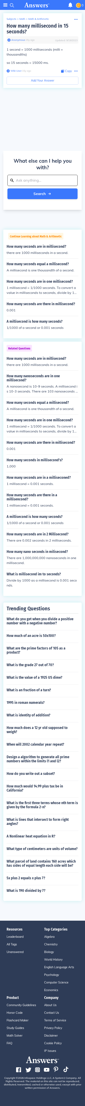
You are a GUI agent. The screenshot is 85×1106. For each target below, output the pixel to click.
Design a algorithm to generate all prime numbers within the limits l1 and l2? (38, 759)
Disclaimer (51, 1035)
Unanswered (15, 952)
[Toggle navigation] (5, 5)
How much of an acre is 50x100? (31, 635)
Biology (49, 952)
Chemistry (51, 944)
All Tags (12, 944)
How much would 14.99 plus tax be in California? (35, 788)
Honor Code (15, 1013)
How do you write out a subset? (31, 773)
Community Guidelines (21, 1005)
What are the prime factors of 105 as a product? (36, 650)
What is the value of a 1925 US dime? (34, 677)
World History (53, 959)
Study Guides (15, 1028)
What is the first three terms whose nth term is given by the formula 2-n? (42, 805)
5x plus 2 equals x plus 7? (26, 878)
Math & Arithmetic (38, 18)
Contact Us (51, 1013)
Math (22, 18)
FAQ (9, 1043)
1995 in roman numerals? (26, 702)
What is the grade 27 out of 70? (30, 665)
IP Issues (50, 1051)
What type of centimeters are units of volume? (42, 849)
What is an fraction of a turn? (29, 690)
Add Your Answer (42, 80)
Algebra (49, 937)
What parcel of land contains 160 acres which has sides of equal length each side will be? (41, 863)
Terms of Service (55, 1020)
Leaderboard (15, 937)
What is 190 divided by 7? (26, 890)
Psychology (51, 975)
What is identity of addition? (28, 715)
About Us (50, 1005)
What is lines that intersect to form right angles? (38, 821)
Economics (51, 990)
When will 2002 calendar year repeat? (35, 744)
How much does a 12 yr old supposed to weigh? (37, 729)
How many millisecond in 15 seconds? (37, 29)
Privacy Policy (53, 1028)
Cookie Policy (53, 1043)
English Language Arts (59, 967)
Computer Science (56, 982)
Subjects (11, 18)
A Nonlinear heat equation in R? (31, 836)
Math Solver (14, 1035)
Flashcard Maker (17, 1020)
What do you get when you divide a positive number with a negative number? (40, 621)
